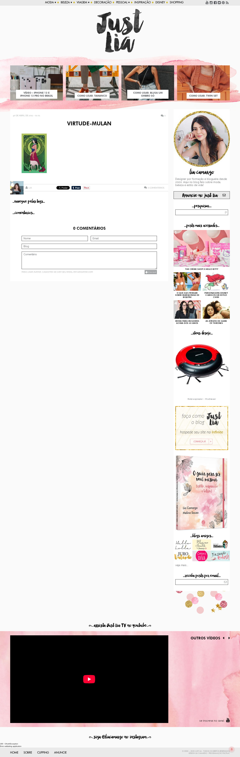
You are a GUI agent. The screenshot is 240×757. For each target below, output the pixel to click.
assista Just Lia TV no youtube (120, 625)
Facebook (215, 2)
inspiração (142, 2)
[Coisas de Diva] (201, 556)
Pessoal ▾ (123, 2)
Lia (30, 188)
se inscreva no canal (211, 720)
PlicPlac (226, 753)
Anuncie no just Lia (200, 195)
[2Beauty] (201, 545)
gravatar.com (85, 272)
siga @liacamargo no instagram (120, 737)
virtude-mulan (89, 124)
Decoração (102, 2)
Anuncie (60, 752)
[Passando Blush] (220, 556)
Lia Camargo (201, 753)
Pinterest (223, 2)
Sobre (28, 752)
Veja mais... (181, 565)
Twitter (219, 2)
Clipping (43, 752)
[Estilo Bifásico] (220, 545)
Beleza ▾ (66, 2)
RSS (227, 2)
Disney (160, 2)
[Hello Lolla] (183, 545)
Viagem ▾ (83, 2)
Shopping (176, 2)
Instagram (211, 2)
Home (14, 752)
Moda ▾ (50, 2)
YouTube (207, 2)
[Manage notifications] (232, 749)
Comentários (156, 188)
